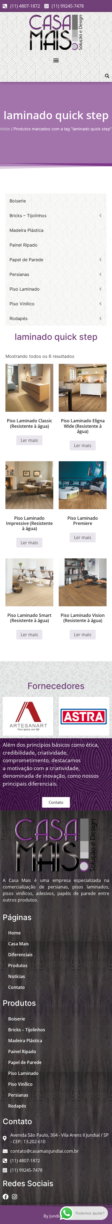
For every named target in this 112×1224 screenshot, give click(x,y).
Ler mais (29, 440)
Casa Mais (18, 944)
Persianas (19, 274)
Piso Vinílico (22, 303)
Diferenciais (20, 955)
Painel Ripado (24, 245)
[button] (56, 60)
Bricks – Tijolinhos (28, 215)
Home (14, 933)
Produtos (17, 965)
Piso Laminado (25, 289)
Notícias (16, 976)
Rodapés (18, 318)
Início (5, 129)
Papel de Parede (26, 259)
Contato (16, 987)
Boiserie (18, 201)
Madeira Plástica (26, 230)
